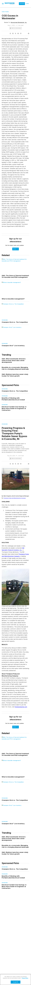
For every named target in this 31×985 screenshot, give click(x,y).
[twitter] (15, 33)
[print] (28, 33)
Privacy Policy (25, 978)
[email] (20, 33)
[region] (15, 979)
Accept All (15, 982)
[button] (3, 4)
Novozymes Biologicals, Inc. (19, 22)
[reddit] (18, 33)
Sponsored (5, 424)
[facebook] (10, 33)
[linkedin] (13, 33)
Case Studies (5, 11)
